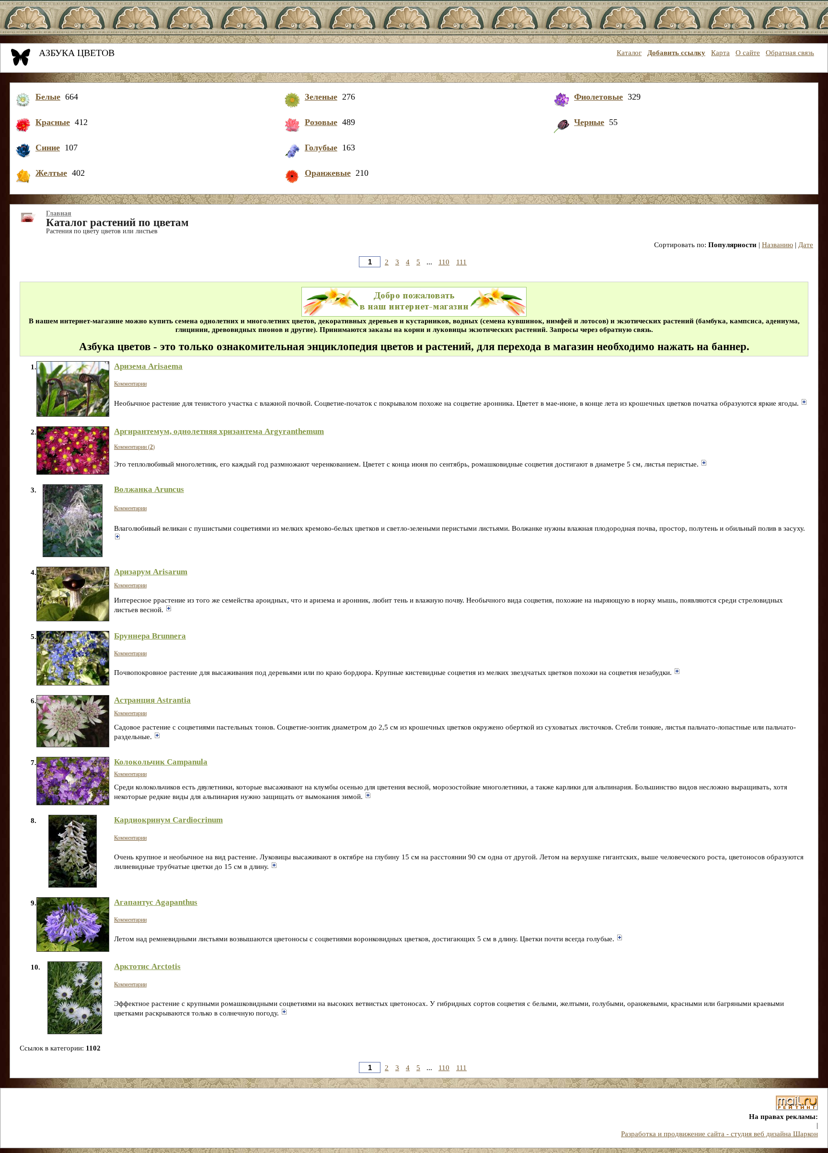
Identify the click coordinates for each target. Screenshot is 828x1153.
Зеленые (321, 97)
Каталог (629, 53)
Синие (47, 147)
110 (443, 262)
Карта (720, 53)
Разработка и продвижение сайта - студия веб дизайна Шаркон (719, 1134)
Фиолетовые (598, 97)
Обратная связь (790, 53)
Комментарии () (134, 447)
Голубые (321, 147)
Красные (52, 122)
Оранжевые (328, 173)
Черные (589, 122)
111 (461, 262)
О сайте (748, 53)
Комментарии (130, 383)
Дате (805, 245)
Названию (777, 245)
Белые (47, 97)
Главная (58, 213)
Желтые (51, 173)
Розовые (321, 122)
